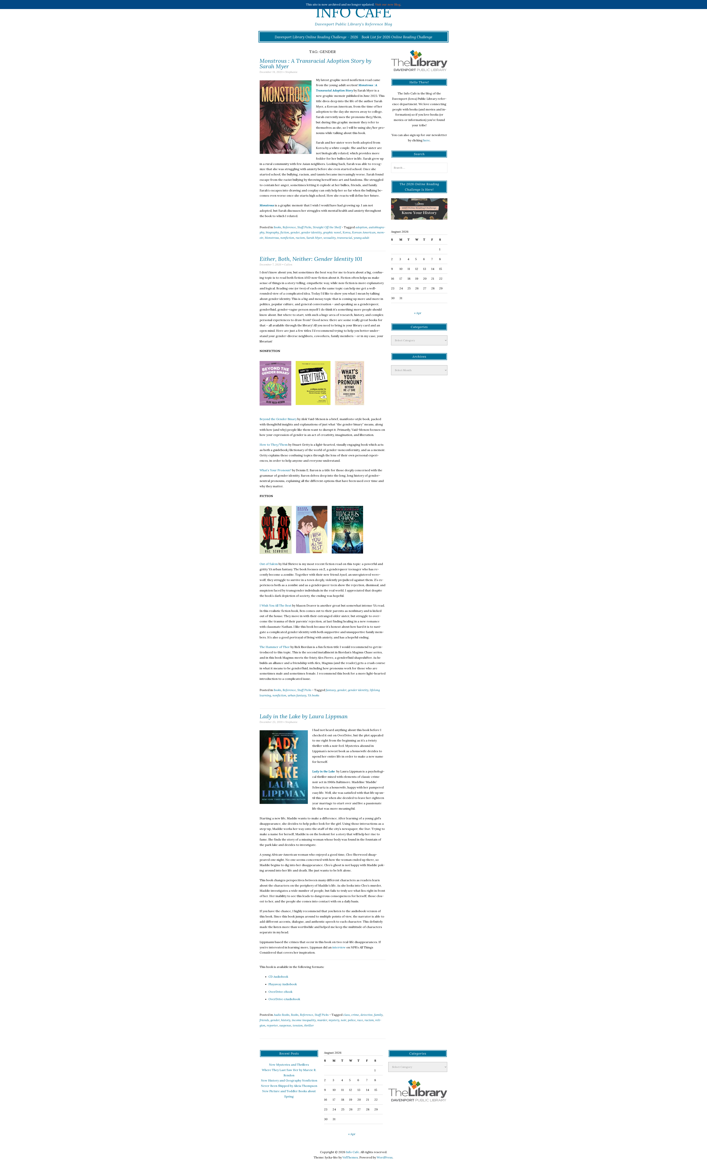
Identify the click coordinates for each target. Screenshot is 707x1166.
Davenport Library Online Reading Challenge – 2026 (316, 37)
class (346, 1015)
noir (343, 1020)
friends (264, 1020)
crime (355, 1015)
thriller (309, 1025)
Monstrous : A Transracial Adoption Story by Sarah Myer (315, 63)
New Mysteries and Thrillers (289, 1064)
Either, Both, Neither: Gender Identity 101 (311, 258)
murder (322, 1020)
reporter (272, 1025)
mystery (334, 1020)
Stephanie (291, 72)
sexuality (329, 237)
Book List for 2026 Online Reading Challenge (397, 37)
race (360, 1020)
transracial (344, 237)
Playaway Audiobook (282, 984)
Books (277, 227)
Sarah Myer (314, 237)
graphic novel (332, 232)
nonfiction (287, 237)
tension (298, 1025)
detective (366, 1015)
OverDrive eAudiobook (284, 999)
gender (295, 232)
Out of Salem (269, 564)
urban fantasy (297, 695)
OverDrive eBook (280, 992)
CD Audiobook (278, 976)
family (378, 1015)
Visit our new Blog (387, 4)
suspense (285, 1025)
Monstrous (272, 237)
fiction (284, 232)
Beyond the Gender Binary (278, 419)
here (426, 140)
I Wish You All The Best (275, 605)
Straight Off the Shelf (327, 227)
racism (300, 237)
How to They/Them (274, 444)
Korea (347, 232)
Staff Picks (304, 227)
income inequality (304, 1020)
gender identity (311, 232)
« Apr (417, 313)
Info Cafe (353, 12)
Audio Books (281, 1015)
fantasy (331, 690)
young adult (361, 237)
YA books (313, 695)
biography (272, 232)
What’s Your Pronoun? (275, 470)
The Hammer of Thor (275, 647)
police (352, 1020)
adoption (361, 227)
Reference (289, 227)
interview (339, 947)
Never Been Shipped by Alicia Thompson (289, 1086)
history (285, 1020)
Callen (288, 264)
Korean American (364, 232)
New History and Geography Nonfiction (289, 1080)
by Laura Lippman (304, 716)
